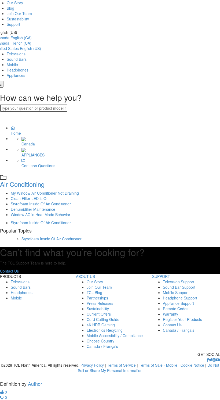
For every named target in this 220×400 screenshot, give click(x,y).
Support (13, 24)
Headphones (17, 70)
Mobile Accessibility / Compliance (115, 335)
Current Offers (99, 314)
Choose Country (100, 341)
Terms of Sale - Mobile (158, 365)
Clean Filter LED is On (30, 198)
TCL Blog (94, 292)
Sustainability (18, 19)
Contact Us (9, 271)
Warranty (170, 314)
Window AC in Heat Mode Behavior (40, 214)
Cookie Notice (192, 365)
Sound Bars (17, 59)
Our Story (15, 2)
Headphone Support (180, 298)
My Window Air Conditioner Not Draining (45, 193)
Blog (10, 8)
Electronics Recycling (105, 330)
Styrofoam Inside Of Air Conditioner (41, 203)
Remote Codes (175, 308)
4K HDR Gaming (101, 324)
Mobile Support (176, 292)
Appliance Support (178, 303)
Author (35, 383)
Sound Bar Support (179, 287)
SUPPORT (161, 276)
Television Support (178, 281)
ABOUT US (85, 276)
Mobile (12, 64)
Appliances (16, 75)
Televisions (16, 53)
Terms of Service (121, 365)
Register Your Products (182, 319)
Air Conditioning (22, 184)
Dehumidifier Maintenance (33, 209)
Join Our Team (19, 13)
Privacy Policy (92, 365)
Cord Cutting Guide (103, 319)
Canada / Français (102, 346)
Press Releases (100, 303)
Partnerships (97, 298)
